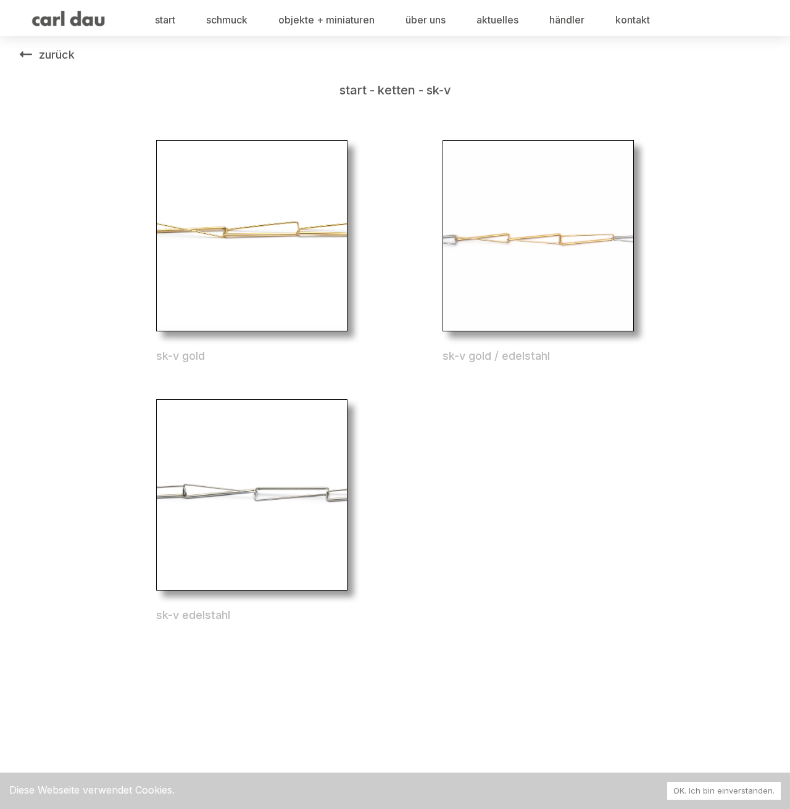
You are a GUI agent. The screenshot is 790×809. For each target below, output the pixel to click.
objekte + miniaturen (326, 20)
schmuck (226, 20)
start (165, 20)
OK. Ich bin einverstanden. (724, 790)
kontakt (632, 20)
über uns (425, 20)
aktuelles (497, 20)
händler (566, 20)
